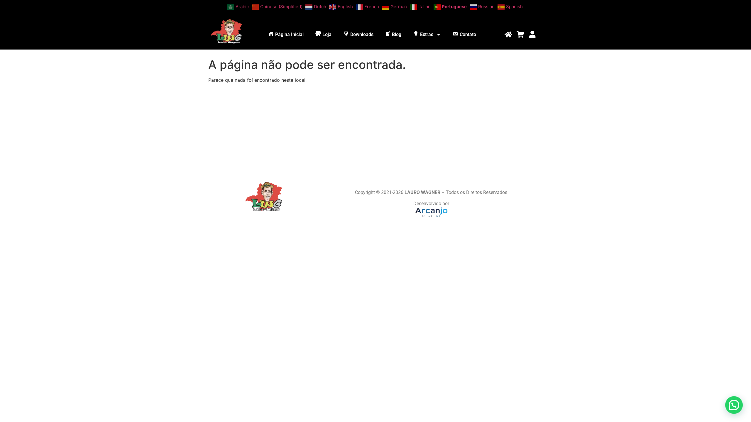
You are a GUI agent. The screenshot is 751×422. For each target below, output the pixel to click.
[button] (734, 405)
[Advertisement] (375, 129)
